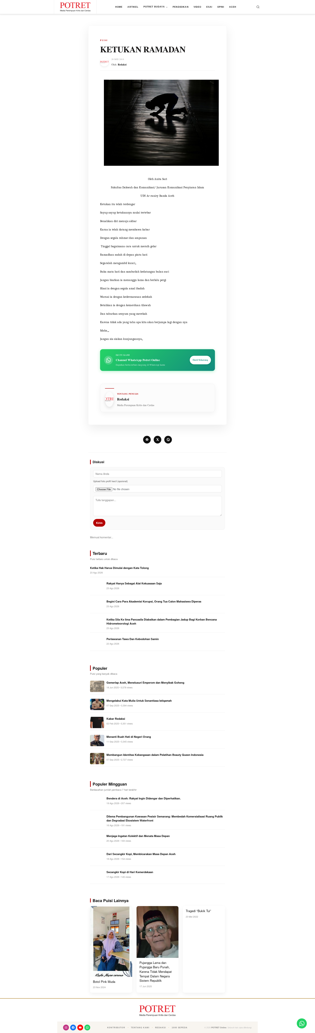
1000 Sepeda (180, 1027)
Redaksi (122, 64)
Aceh (232, 7)
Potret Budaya (155, 7)
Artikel (132, 7)
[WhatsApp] (87, 1027)
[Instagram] (66, 1027)
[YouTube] (80, 1027)
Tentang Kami (140, 1027)
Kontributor (116, 1027)
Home (119, 7)
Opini (220, 7)
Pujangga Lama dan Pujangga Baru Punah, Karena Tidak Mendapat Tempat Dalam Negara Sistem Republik (155, 971)
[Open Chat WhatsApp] (302, 1023)
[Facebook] (73, 1027)
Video (197, 7)
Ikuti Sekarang (200, 359)
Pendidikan (181, 7)
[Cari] (258, 7)
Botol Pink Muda (104, 981)
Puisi (104, 40)
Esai (209, 7)
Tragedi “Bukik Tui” (198, 910)
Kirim (99, 523)
